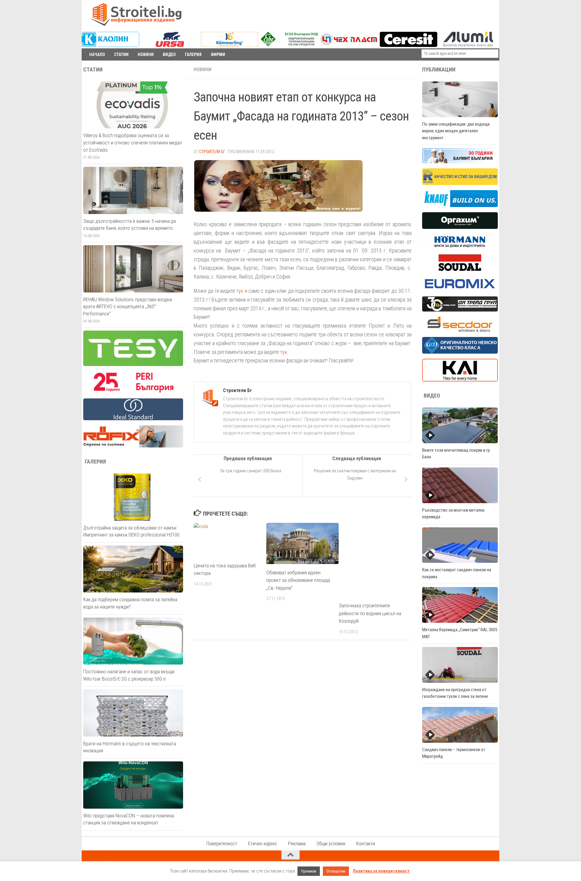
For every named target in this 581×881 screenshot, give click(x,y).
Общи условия (331, 843)
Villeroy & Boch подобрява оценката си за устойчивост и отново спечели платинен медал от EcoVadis (132, 142)
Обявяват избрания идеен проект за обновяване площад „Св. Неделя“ (298, 580)
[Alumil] (468, 45)
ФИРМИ (218, 54)
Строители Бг (212, 151)
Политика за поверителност (381, 871)
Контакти (365, 843)
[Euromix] (460, 289)
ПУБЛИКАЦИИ (438, 69)
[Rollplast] (460, 183)
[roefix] (133, 446)
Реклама (297, 843)
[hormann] (460, 247)
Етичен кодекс (262, 843)
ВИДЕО (169, 54)
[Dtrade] (460, 310)
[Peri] (133, 391)
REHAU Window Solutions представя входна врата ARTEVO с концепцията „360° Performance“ (127, 306)
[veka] (460, 352)
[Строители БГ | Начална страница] (136, 14)
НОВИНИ (146, 54)
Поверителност (221, 843)
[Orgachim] (460, 227)
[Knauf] (460, 205)
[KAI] (460, 380)
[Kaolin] (110, 45)
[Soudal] (460, 269)
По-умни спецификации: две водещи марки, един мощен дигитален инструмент (456, 130)
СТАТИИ (121, 54)
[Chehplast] (349, 45)
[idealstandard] (133, 418)
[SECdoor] (460, 330)
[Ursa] (170, 45)
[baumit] (460, 161)
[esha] (290, 45)
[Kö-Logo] (229, 45)
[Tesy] (133, 364)
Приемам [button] (308, 871)
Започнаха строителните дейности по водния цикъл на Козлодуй (370, 613)
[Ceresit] (408, 45)
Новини (203, 69)
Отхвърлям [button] (336, 871)
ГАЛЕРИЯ (193, 54)
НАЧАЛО (97, 54)
